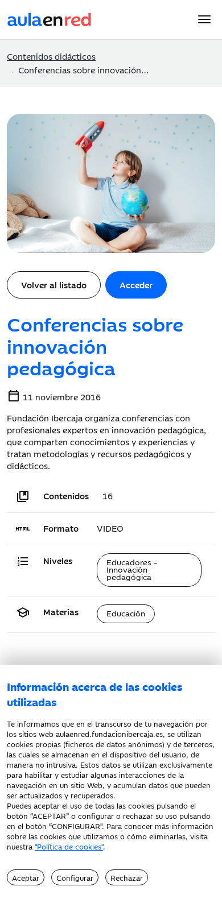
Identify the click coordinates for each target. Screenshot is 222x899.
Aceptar (25, 877)
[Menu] (204, 19)
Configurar (74, 877)
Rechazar (126, 877)
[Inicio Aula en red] (49, 18)
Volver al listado (54, 285)
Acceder (136, 285)
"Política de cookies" (69, 846)
